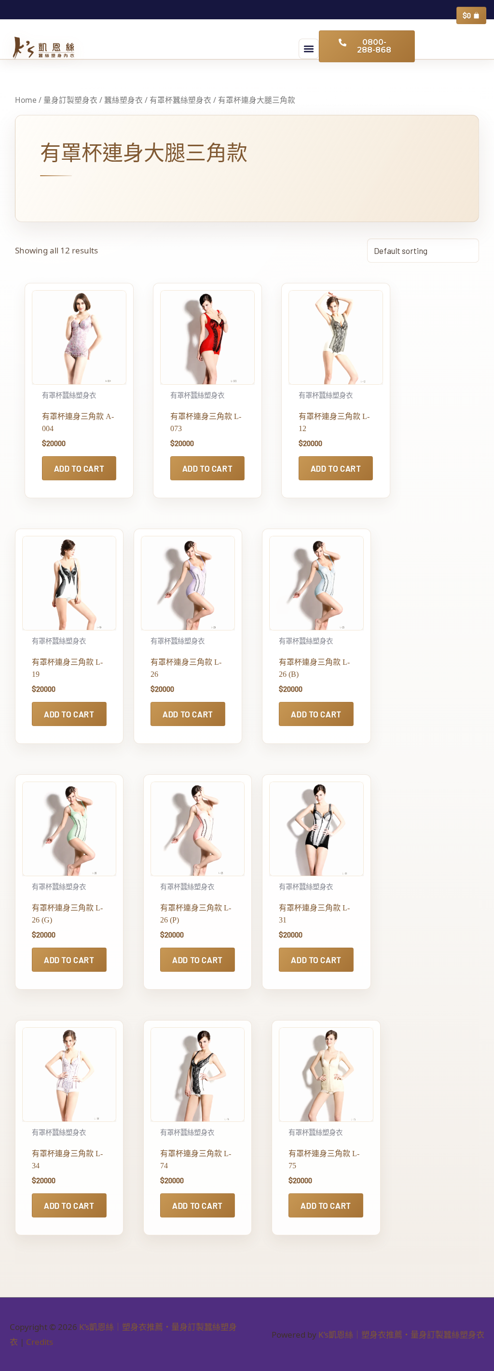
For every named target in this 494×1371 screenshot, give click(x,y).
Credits (39, 1341)
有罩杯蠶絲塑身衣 (180, 100)
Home (26, 100)
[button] (309, 49)
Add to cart (79, 468)
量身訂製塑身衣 (70, 100)
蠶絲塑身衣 (123, 100)
